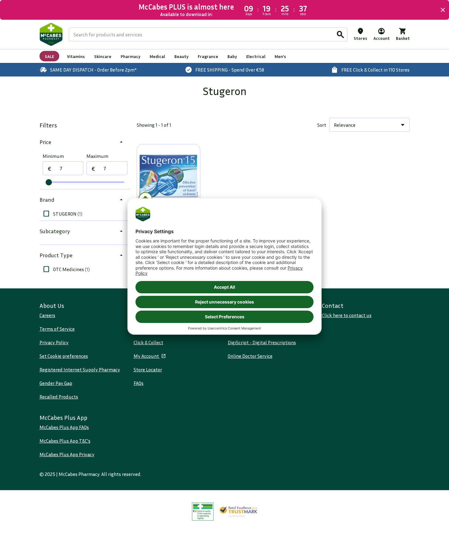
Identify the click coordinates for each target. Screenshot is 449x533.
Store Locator (148, 369)
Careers (47, 315)
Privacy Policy (54, 342)
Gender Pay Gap (55, 383)
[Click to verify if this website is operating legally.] (203, 511)
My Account (147, 356)
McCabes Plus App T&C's (64, 441)
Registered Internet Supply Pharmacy (79, 369)
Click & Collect (148, 342)
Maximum (97, 156)
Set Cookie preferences (63, 355)
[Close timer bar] (442, 9)
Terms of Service (57, 329)
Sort (321, 125)
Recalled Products (58, 397)
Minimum (53, 156)
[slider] (49, 182)
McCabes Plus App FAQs (64, 427)
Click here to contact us (347, 315)
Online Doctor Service (250, 356)
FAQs (138, 383)
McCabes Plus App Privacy (66, 454)
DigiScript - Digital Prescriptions (262, 342)
